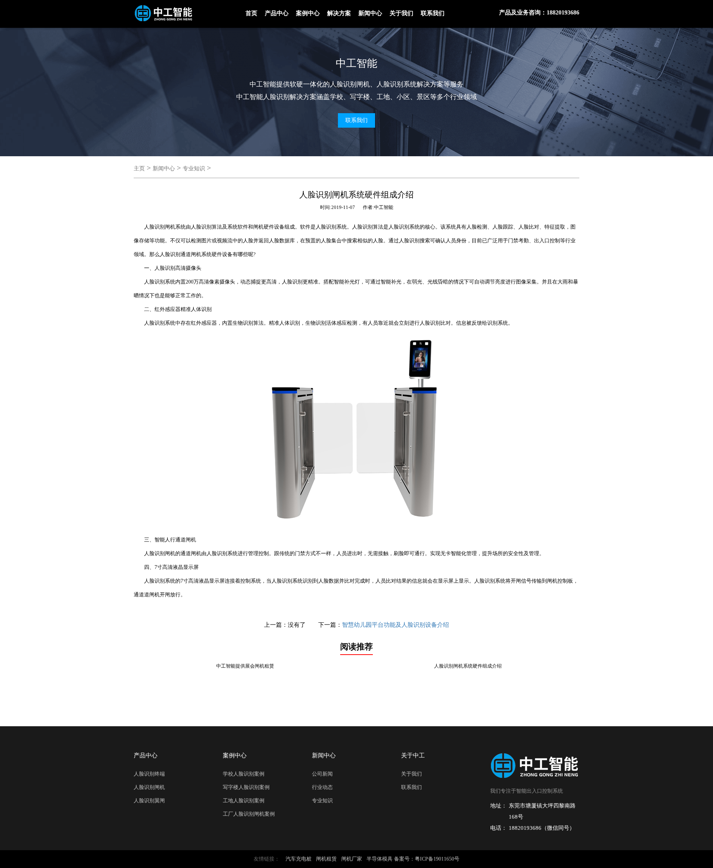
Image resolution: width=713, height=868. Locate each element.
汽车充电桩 (299, 859)
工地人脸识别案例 (243, 800)
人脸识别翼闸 (149, 800)
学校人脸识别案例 (243, 774)
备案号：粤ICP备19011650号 (426, 859)
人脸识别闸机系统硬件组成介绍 (468, 666)
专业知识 (194, 168)
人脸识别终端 (149, 774)
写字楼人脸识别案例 (246, 787)
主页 (139, 168)
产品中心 (277, 13)
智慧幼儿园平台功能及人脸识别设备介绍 (395, 625)
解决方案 (339, 13)
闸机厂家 (351, 859)
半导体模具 (380, 859)
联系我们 (433, 13)
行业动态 (322, 787)
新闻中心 (370, 13)
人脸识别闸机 (149, 787)
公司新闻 (322, 774)
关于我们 (401, 13)
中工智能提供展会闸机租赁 (245, 666)
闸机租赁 (326, 859)
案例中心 (308, 13)
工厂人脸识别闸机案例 (249, 814)
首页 (251, 13)
